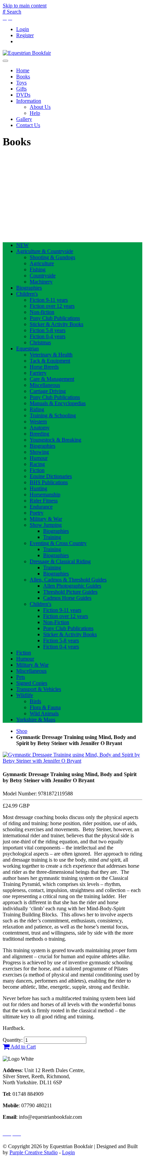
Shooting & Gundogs (52, 257)
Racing (37, 464)
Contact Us (28, 125)
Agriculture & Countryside (44, 251)
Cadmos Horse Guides (67, 598)
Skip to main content (25, 5)
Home (22, 70)
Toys (21, 82)
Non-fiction (42, 312)
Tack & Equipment (50, 361)
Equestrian (27, 348)
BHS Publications (49, 482)
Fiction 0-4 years (47, 336)
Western (38, 421)
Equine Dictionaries (51, 476)
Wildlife (24, 695)
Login (22, 29)
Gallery (24, 119)
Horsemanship (45, 494)
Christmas (40, 342)
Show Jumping (46, 525)
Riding (37, 409)
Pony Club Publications (55, 318)
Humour (39, 458)
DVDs (23, 95)
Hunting (38, 488)
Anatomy (40, 427)
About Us (40, 107)
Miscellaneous (45, 385)
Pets (20, 677)
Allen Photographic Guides (72, 586)
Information (28, 101)
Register (25, 35)
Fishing (38, 269)
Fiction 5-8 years (47, 330)
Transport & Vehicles (38, 689)
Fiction (37, 470)
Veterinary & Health (51, 354)
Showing (39, 452)
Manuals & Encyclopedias (58, 403)
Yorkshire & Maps (35, 719)
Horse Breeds (44, 367)
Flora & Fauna (45, 707)
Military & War (46, 519)
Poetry (37, 513)
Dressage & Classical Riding (60, 561)
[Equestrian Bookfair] (27, 53)
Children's (27, 294)
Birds (35, 701)
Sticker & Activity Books (56, 324)
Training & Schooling (53, 415)
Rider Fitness (44, 500)
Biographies (29, 288)
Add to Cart (22, 1046)
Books (23, 76)
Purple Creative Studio (33, 1152)
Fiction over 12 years (52, 306)
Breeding (39, 434)
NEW (22, 245)
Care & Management (52, 379)
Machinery (41, 282)
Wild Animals (44, 713)
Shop (21, 731)
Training (52, 537)
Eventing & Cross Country (58, 543)
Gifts (21, 89)
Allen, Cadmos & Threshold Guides (68, 580)
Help (35, 113)
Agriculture (42, 263)
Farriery (38, 373)
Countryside (43, 275)
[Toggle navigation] (5, 61)
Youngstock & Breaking (55, 440)
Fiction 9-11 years (49, 300)
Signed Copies (31, 683)
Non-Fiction (56, 622)
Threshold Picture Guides (70, 592)
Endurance (41, 507)
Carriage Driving (48, 391)
